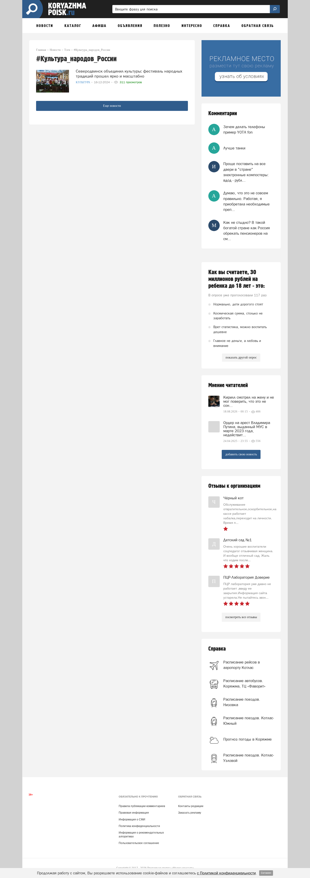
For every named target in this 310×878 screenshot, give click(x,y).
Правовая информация (134, 812)
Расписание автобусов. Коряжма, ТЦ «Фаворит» (244, 683)
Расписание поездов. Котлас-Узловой (248, 758)
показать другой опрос (241, 357)
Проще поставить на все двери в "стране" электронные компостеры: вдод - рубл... (246, 172)
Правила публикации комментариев (142, 806)
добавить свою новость (241, 454)
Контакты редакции (190, 806)
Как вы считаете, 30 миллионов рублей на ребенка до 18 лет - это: (236, 279)
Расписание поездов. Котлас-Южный (248, 721)
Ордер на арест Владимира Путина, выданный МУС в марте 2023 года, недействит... (246, 429)
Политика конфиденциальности (139, 826)
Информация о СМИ (132, 819)
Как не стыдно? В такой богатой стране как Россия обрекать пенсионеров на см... (246, 230)
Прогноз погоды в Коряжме (247, 739)
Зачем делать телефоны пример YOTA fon (244, 129)
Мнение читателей (228, 385)
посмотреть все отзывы (241, 617)
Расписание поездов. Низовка (241, 702)
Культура (83, 82)
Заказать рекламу (189, 812)
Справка (217, 649)
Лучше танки (234, 148)
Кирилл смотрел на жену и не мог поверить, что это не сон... (248, 401)
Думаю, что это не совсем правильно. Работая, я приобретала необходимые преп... (246, 201)
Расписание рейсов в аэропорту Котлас (241, 665)
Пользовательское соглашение (139, 843)
